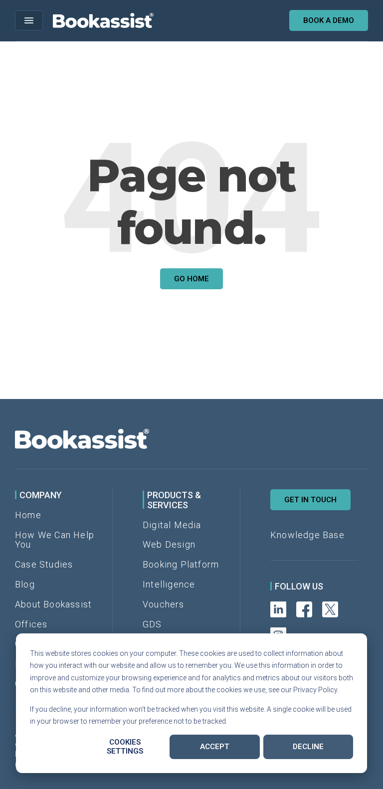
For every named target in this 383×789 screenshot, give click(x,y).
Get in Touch (310, 499)
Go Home (191, 278)
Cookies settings (125, 747)
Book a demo (328, 20)
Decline (308, 746)
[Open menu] (29, 20)
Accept (214, 746)
